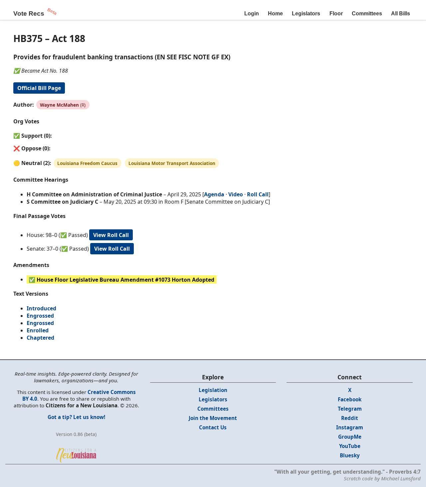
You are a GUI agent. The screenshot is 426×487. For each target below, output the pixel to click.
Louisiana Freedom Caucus (87, 163)
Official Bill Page (39, 88)
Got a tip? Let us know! (76, 417)
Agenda (214, 194)
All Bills (400, 13)
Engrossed (40, 315)
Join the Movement (213, 418)
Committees (367, 13)
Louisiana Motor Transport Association (171, 163)
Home (275, 13)
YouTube (349, 446)
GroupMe (349, 436)
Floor (336, 13)
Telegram (350, 408)
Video (235, 194)
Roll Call (258, 194)
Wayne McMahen (59, 105)
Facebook (349, 399)
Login (251, 13)
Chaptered (40, 337)
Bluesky (350, 455)
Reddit (349, 418)
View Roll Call (111, 235)
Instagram (349, 427)
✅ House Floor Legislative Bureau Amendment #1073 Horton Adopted (121, 279)
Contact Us (213, 427)
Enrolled (38, 330)
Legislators (306, 13)
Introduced (41, 308)
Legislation (213, 390)
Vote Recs (28, 13)
